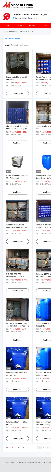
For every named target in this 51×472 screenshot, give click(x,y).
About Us (32, 25)
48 (24, 448)
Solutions (44, 25)
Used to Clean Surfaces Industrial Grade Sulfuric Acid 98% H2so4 (17, 227)
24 (13, 448)
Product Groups (13, 39)
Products (20, 25)
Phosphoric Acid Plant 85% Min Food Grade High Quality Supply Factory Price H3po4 (17, 129)
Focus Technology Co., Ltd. (31, 462)
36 (19, 448)
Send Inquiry (18, 94)
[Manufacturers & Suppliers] (18, 5)
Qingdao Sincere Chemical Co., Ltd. (30, 14)
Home (7, 25)
